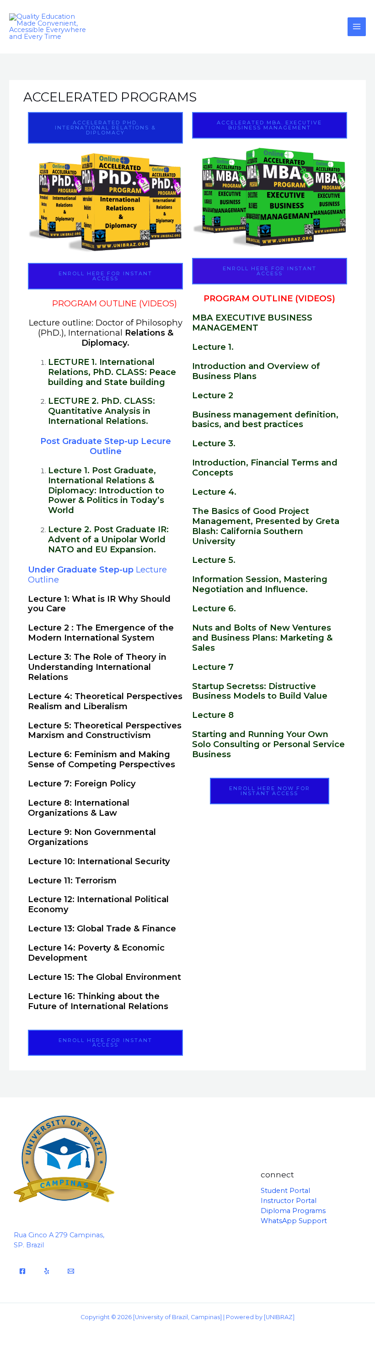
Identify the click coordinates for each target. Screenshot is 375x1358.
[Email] (71, 1271)
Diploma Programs (293, 1211)
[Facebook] (22, 1271)
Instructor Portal (288, 1201)
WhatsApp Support (294, 1221)
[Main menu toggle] (357, 26)
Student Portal (285, 1191)
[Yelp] (46, 1271)
